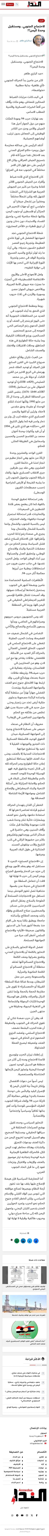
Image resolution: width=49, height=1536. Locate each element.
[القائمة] (3, 4)
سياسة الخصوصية (12, 1472)
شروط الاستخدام (13, 1475)
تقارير (41, 1457)
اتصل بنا (16, 1479)
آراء (42, 1464)
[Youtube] (22, 1515)
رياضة (41, 1483)
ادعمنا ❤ (10, 4)
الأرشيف (16, 1464)
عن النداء (16, 1457)
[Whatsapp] (16, 1240)
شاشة (41, 1479)
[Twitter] (29, 1240)
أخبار (41, 21)
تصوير (41, 1475)
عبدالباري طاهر (26, 40)
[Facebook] (36, 1240)
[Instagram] (27, 1515)
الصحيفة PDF (14, 1468)
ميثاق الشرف (14, 1461)
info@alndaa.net (36, 1444)
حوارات (41, 1468)
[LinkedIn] (23, 1240)
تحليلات (40, 1461)
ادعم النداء (15, 1483)
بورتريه (41, 1472)
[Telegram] (11, 1239)
